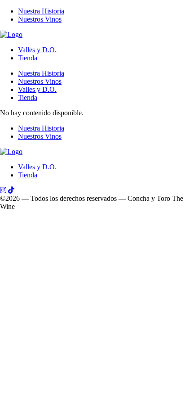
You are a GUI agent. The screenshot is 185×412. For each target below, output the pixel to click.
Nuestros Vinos (40, 19)
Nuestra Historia (41, 11)
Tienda (27, 58)
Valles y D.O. (37, 50)
